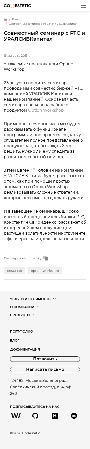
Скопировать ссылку (23, 258)
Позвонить (45, 359)
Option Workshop (46, 110)
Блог (15, 19)
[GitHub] (35, 416)
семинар (14, 271)
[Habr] (55, 416)
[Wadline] (16, 416)
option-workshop (45, 271)
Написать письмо (45, 369)
